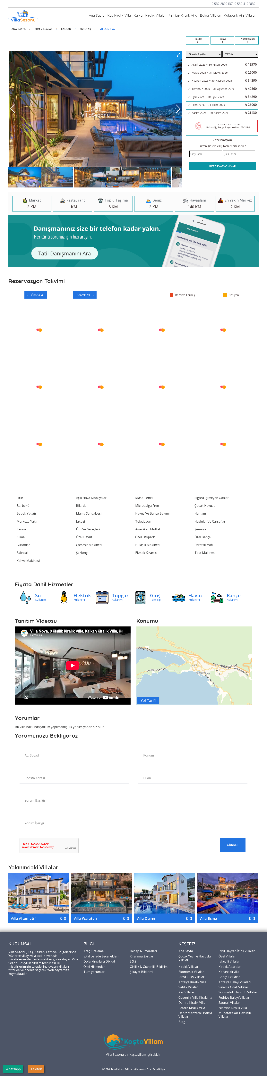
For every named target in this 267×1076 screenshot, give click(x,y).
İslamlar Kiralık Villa (233, 1008)
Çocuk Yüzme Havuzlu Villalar (194, 958)
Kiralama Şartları (142, 956)
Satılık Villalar (188, 987)
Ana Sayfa (97, 15)
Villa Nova (107, 29)
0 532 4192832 (245, 4)
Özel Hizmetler (94, 966)
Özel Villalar (227, 956)
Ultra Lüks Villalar (191, 977)
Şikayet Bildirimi (141, 971)
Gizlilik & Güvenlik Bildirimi (149, 966)
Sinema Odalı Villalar (233, 987)
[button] (178, 55)
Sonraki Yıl (83, 295)
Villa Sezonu (115, 1054)
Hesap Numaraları (143, 951)
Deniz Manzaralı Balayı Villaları (195, 1014)
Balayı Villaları (210, 15)
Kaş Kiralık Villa (119, 15)
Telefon (36, 1069)
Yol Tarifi (148, 700)
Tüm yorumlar (94, 971)
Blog (181, 1021)
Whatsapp (13, 1069)
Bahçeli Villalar (229, 977)
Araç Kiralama (93, 951)
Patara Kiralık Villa (191, 1008)
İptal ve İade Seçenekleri (100, 956)
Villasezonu (140, 1069)
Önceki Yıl (37, 295)
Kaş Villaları (186, 992)
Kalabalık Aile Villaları (240, 15)
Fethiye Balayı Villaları (234, 997)
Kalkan (66, 29)
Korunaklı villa (229, 971)
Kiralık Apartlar (230, 966)
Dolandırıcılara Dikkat (99, 961)
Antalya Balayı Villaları (235, 982)
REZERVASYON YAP (222, 166)
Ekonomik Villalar (191, 971)
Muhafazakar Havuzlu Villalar (235, 1014)
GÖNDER (232, 845)
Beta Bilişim (159, 1069)
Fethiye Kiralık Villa (182, 15)
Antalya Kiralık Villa (192, 982)
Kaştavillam (137, 1054)
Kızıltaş (85, 29)
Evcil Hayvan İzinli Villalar (237, 951)
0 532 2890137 (222, 4)
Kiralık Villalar (188, 966)
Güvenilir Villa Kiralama (195, 997)
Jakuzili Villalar (229, 961)
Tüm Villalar (43, 29)
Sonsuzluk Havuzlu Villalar (238, 992)
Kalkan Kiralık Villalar (150, 15)
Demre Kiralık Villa (191, 1002)
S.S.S (133, 961)
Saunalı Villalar (229, 1002)
